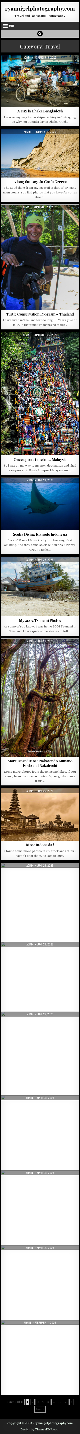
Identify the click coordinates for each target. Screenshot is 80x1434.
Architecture (14, 649)
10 (60, 1401)
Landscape (27, 140)
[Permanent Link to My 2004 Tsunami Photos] (40, 586)
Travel (44, 66)
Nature (42, 140)
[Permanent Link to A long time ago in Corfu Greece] (40, 153)
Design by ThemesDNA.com (39, 1429)
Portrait (28, 568)
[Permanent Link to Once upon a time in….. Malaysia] (40, 393)
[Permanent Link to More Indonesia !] (40, 814)
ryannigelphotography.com (40, 8)
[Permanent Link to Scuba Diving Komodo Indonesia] (40, 504)
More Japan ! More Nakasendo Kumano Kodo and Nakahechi (40, 763)
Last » (40, 1409)
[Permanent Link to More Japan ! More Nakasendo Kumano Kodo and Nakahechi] (40, 698)
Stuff (42, 568)
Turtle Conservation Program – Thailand (40, 313)
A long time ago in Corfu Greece (40, 181)
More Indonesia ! (40, 844)
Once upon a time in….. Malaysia (40, 459)
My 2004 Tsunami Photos (40, 620)
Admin (27, 57)
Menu (12, 26)
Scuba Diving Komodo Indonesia (40, 534)
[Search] (40, 33)
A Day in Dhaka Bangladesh (40, 110)
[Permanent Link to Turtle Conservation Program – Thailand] (40, 257)
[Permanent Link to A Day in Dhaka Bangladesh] (40, 81)
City (33, 66)
